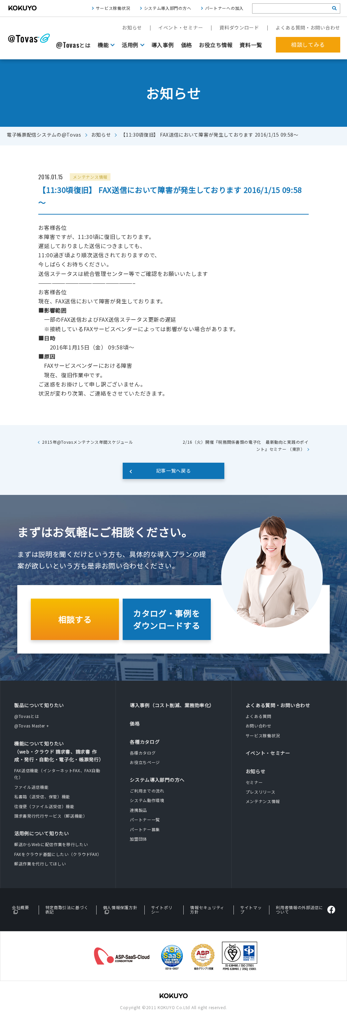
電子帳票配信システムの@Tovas (44, 134)
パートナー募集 (145, 829)
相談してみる (308, 44)
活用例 (130, 45)
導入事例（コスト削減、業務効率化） (172, 705)
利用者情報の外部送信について (299, 909)
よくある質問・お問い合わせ (307, 27)
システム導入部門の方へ (167, 8)
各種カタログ (145, 741)
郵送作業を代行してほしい (40, 863)
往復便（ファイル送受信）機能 (44, 806)
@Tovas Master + (31, 725)
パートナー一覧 (145, 819)
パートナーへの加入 (224, 8)
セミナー (254, 782)
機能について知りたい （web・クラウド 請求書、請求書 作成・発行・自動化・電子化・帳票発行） (59, 751)
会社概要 (20, 907)
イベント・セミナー (180, 27)
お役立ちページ (145, 762)
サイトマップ (251, 909)
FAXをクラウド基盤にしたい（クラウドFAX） (58, 854)
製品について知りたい (39, 705)
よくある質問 (258, 716)
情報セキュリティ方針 (207, 909)
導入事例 (162, 45)
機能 (103, 45)
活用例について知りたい (41, 833)
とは (73, 45)
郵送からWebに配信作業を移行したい (51, 844)
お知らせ (132, 27)
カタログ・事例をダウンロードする (166, 619)
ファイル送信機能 (31, 787)
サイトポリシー (162, 909)
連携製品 (138, 810)
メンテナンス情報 (263, 801)
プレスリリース (260, 792)
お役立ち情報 (216, 45)
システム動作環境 (147, 800)
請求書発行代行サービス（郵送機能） (50, 816)
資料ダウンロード (239, 27)
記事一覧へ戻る (173, 470)
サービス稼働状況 (113, 8)
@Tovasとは (26, 716)
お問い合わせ (258, 725)
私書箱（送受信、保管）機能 (42, 796)
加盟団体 (138, 839)
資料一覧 (251, 45)
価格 (186, 45)
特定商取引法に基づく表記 (66, 909)
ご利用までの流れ (147, 791)
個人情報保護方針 (120, 907)
